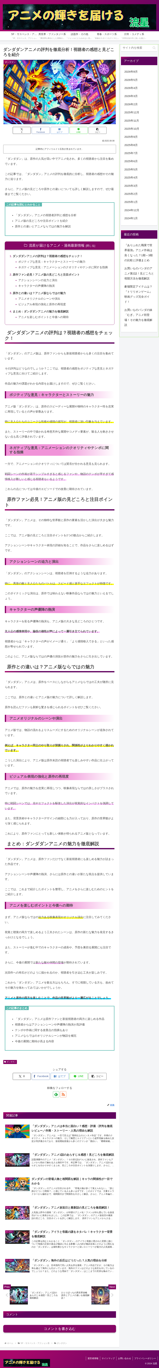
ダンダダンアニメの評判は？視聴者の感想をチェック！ (48, 256)
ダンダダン (11, 1062)
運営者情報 (93, 1358)
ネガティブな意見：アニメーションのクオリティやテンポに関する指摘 (63, 267)
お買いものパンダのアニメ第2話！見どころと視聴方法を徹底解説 (139, 273)
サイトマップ (108, 1358)
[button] (98, 130)
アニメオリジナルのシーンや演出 (39, 298)
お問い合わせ (124, 1358)
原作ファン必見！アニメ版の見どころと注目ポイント (46, 274)
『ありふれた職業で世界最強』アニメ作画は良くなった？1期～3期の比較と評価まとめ (138, 253)
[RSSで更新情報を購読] (63, 1094)
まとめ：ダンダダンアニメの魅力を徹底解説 (41, 311)
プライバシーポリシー (145, 1358)
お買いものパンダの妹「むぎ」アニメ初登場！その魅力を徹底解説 (138, 317)
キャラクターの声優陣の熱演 (36, 285)
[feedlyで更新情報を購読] (56, 1094)
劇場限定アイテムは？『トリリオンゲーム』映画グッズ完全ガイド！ (138, 294)
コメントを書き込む (60, 1329)
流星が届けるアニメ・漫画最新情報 (56, 245)
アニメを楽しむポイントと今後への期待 (43, 317)
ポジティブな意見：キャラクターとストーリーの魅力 (51, 261)
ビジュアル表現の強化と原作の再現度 (42, 304)
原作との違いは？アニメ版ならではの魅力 (39, 293)
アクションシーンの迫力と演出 (37, 280)
